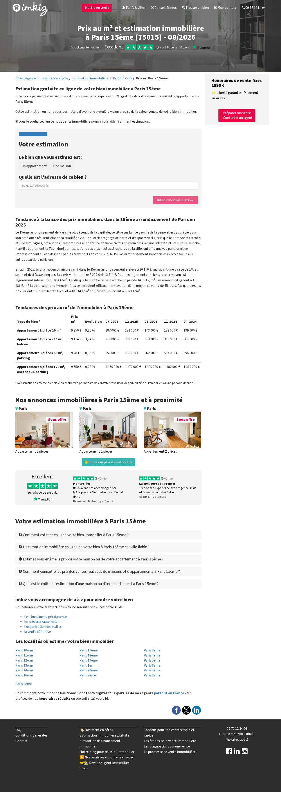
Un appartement (34, 166)
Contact (21, 740)
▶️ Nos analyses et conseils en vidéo (107, 757)
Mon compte (227, 7)
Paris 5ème (152, 660)
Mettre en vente (97, 7)
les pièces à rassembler (41, 621)
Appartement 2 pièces (32, 451)
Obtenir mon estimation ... (175, 200)
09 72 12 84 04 (255, 7)
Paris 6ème (152, 665)
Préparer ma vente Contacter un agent (237, 115)
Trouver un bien (197, 7)
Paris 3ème (152, 650)
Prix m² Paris (122, 78)
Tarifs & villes (135, 7)
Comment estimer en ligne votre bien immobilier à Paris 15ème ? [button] (75, 535)
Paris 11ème (24, 655)
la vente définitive (37, 631)
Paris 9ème (23, 683)
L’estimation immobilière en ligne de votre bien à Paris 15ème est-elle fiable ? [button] (85, 547)
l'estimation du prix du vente (45, 616)
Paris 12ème (24, 660)
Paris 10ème (24, 650)
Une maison (62, 166)
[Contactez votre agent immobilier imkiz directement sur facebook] (229, 752)
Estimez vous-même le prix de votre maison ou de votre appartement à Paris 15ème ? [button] (92, 559)
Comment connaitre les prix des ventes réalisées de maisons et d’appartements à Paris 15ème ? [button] (101, 571)
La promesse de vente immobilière (170, 751)
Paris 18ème (88, 655)
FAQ (18, 730)
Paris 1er (85, 665)
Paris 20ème (88, 670)
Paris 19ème (88, 660)
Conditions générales (31, 735)
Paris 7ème (152, 670)
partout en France (169, 693)
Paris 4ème (152, 655)
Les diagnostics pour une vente (167, 746)
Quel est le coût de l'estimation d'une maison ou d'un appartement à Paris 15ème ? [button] (90, 584)
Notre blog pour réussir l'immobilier (107, 751)
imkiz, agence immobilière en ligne (41, 78)
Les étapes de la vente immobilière (170, 740)
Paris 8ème (152, 675)
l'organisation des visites (43, 626)
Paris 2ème (87, 675)
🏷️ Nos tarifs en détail (96, 730)
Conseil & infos (165, 7)
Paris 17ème (88, 650)
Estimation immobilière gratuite (104, 735)
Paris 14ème (24, 670)
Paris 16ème (24, 675)
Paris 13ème (24, 665)
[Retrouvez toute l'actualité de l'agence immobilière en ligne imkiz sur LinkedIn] (237, 752)
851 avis (52, 493)
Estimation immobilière (90, 78)
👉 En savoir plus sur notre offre (108, 462)
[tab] (108, 534)
